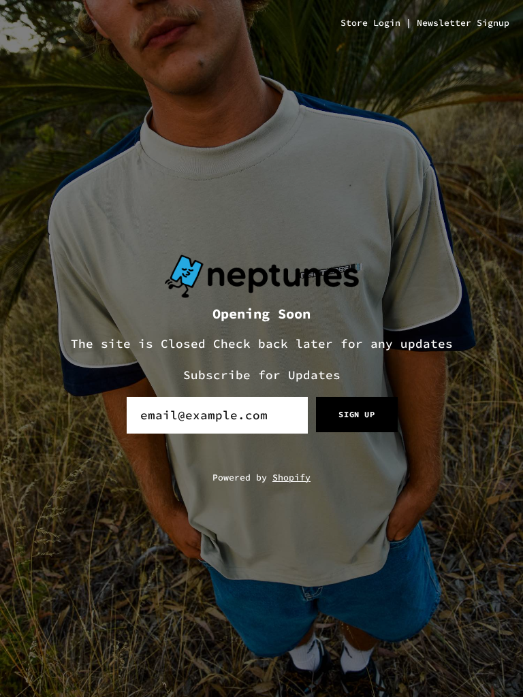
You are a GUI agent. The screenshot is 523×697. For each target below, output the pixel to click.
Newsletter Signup (463, 23)
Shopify (291, 477)
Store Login (370, 23)
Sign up (356, 414)
